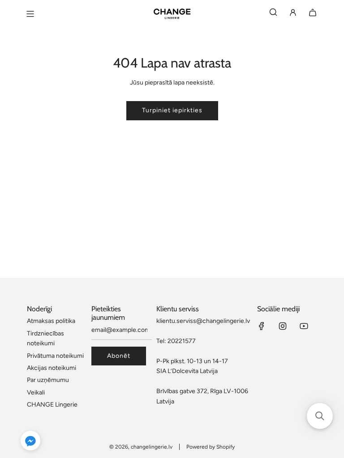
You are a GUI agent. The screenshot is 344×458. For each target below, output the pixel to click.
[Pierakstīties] (293, 14)
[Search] (273, 14)
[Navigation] (30, 14)
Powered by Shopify (210, 447)
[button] (30, 442)
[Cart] (312, 14)
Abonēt (118, 356)
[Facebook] (261, 326)
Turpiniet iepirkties (172, 110)
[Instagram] (282, 326)
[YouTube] (304, 326)
